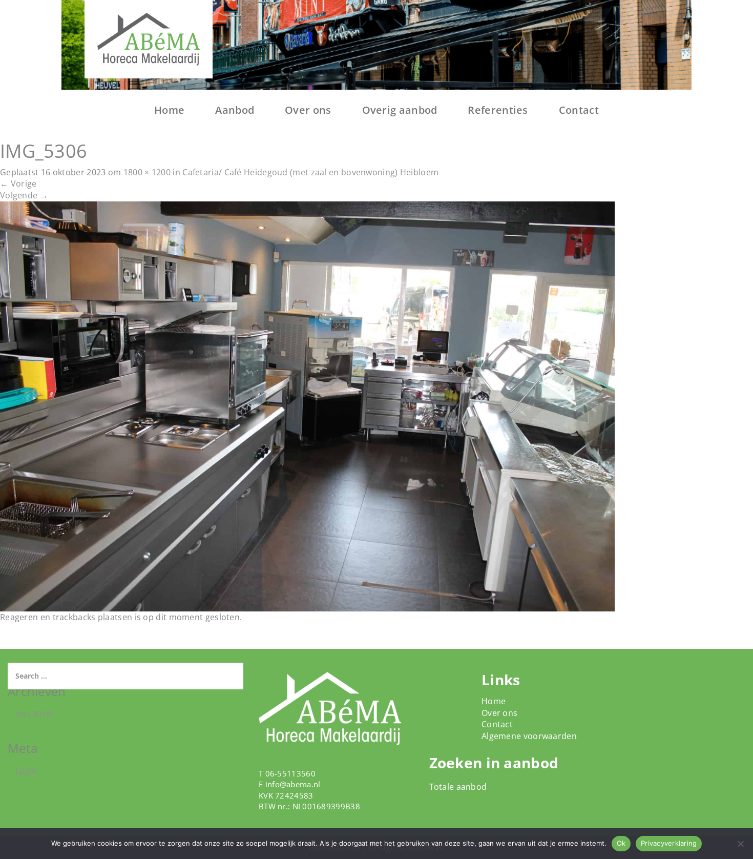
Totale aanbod (458, 786)
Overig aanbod (399, 110)
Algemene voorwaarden (529, 736)
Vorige (18, 183)
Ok (621, 843)
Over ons (308, 110)
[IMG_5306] (307, 405)
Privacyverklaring (669, 843)
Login (26, 770)
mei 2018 (33, 714)
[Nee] (740, 843)
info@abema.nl (293, 784)
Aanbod (234, 110)
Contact (579, 110)
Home (169, 110)
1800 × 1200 (147, 172)
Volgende (24, 195)
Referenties (498, 110)
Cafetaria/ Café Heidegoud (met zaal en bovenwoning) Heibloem (310, 172)
